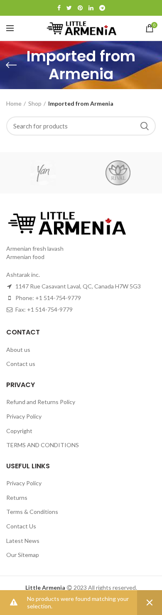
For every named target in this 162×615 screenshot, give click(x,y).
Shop (35, 103)
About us (18, 349)
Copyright (19, 430)
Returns (16, 497)
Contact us (20, 363)
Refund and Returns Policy (40, 401)
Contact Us (21, 526)
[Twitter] (69, 7)
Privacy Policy (24, 416)
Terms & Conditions (32, 511)
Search (144, 126)
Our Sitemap (22, 554)
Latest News (22, 540)
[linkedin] (91, 7)
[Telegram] (102, 7)
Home (14, 103)
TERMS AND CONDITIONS (42, 444)
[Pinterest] (80, 7)
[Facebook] (59, 7)
